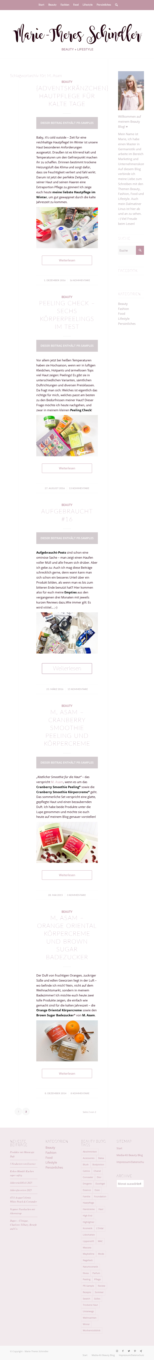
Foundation (100, 1196)
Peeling (86, 1279)
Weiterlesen (67, 260)
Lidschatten (89, 1234)
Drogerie (87, 1183)
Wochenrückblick (91, 1330)
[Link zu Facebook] (123, 34)
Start (119, 1148)
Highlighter (88, 1221)
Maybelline (88, 1253)
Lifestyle (124, 319)
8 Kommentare (80, 1093)
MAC (100, 1241)
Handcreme (89, 1209)
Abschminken (90, 1151)
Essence (87, 1189)
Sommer (99, 1292)
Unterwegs (88, 1311)
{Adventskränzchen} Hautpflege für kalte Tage (72, 96)
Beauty (67, 82)
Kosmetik (87, 1228)
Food (121, 313)
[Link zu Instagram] (117, 34)
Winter (86, 1324)
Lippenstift (88, 1241)
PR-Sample (88, 1285)
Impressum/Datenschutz (130, 1162)
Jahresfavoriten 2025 (21, 1190)
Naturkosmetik (90, 1266)
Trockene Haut (90, 1304)
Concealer (88, 1177)
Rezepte (87, 1292)
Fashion (123, 309)
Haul (100, 1209)
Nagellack (88, 1260)
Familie (86, 1196)
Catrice (86, 1170)
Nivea (86, 1273)
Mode (101, 1253)
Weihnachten (89, 1317)
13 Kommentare (79, 488)
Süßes (97, 1298)
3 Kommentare (76, 895)
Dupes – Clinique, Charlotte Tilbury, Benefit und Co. (23, 1224)
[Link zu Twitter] (129, 34)
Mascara (87, 1247)
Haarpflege (88, 1202)
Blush (86, 1164)
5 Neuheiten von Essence (23, 1163)
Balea (101, 1158)
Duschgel (100, 1183)
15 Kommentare (78, 689)
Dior (99, 1177)
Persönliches (127, 324)
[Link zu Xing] (141, 34)
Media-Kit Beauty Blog (130, 1155)
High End (87, 1215)
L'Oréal (99, 1228)
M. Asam (56, 782)
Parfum (96, 1273)
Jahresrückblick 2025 (21, 1182)
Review (101, 1285)
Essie (97, 1189)
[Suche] (115, 5)
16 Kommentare (80, 280)
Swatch (86, 1298)
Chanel (97, 1170)
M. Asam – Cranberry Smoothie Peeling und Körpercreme (67, 728)
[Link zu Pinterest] (135, 34)
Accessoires (88, 1158)
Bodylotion (98, 1164)
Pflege (97, 1279)
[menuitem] (41, 5)
